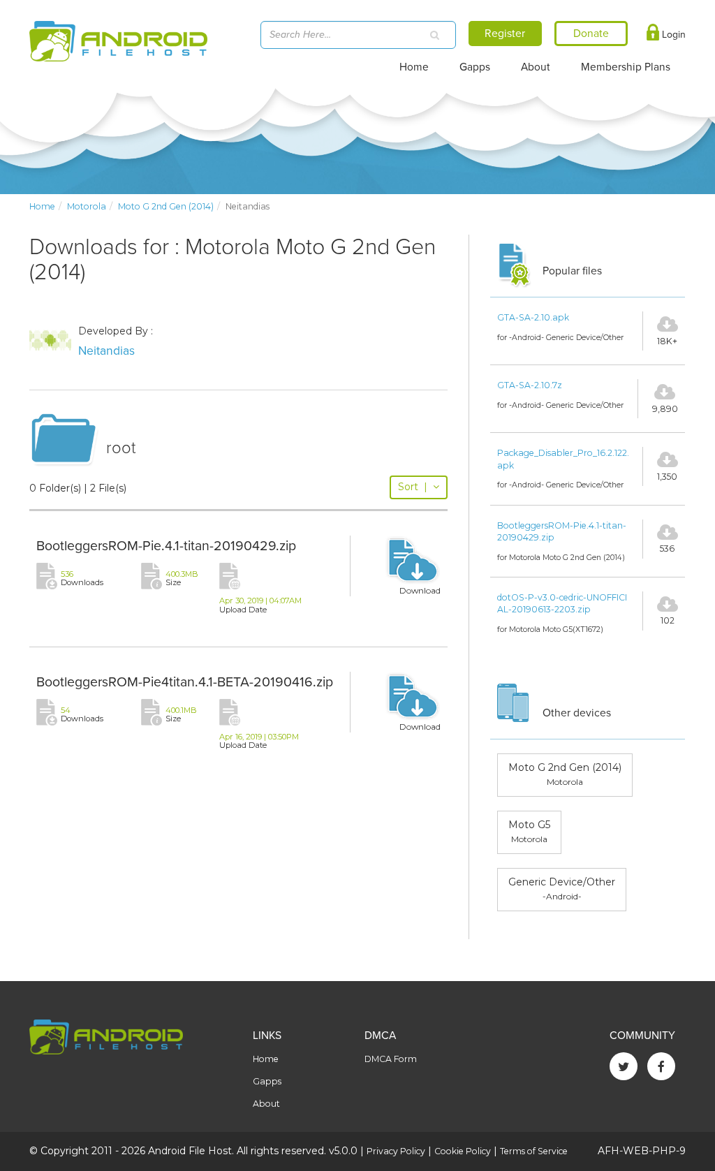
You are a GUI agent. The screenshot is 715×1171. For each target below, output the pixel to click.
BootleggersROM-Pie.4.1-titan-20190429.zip (166, 546)
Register (505, 33)
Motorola (86, 206)
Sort (412, 486)
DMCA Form (390, 1059)
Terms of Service (534, 1151)
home (42, 206)
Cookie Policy (462, 1151)
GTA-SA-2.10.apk (533, 317)
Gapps (474, 67)
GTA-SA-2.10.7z (529, 385)
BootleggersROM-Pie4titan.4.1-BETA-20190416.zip (184, 682)
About (535, 67)
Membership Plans (625, 67)
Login (672, 34)
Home (414, 67)
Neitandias (106, 351)
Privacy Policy (396, 1151)
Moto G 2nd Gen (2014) (166, 206)
